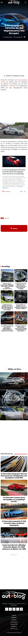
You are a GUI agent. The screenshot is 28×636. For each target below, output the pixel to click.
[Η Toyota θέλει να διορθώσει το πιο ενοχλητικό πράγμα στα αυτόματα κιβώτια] (20, 296)
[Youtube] (21, 609)
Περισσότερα (13, 554)
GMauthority (6, 218)
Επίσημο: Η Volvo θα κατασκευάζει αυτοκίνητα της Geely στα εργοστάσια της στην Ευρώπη (21, 328)
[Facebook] (7, 221)
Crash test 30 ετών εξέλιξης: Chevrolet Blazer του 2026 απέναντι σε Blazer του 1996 (14, 547)
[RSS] (14, 609)
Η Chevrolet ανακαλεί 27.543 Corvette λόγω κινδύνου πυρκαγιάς (14, 523)
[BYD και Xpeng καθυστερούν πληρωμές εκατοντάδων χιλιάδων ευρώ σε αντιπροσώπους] (7, 275)
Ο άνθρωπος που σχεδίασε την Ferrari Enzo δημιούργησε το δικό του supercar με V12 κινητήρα (7, 307)
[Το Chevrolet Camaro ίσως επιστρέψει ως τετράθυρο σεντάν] (14, 488)
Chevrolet (9, 21)
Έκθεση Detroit (17, 21)
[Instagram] (10, 609)
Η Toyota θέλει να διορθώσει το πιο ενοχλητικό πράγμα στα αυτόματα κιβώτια (20, 306)
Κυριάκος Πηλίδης (9, 37)
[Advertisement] (14, 58)
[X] (11, 221)
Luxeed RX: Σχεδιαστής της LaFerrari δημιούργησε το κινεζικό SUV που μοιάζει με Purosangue (7, 328)
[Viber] (17, 221)
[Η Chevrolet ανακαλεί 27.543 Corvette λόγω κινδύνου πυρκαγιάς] (14, 511)
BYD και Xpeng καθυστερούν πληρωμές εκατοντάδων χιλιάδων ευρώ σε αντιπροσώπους (7, 286)
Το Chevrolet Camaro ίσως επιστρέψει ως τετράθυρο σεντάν (14, 499)
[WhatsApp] (14, 221)
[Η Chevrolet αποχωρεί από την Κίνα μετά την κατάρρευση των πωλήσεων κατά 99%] (14, 464)
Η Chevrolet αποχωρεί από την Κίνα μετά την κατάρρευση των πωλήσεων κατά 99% (14, 476)
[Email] (20, 221)
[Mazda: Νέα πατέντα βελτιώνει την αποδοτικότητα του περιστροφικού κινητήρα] (20, 275)
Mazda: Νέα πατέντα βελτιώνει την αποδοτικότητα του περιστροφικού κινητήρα (20, 286)
